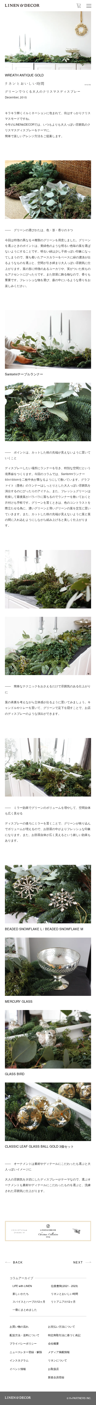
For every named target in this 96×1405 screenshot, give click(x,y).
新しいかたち (21, 1294)
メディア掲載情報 (59, 1352)
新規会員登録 (56, 1377)
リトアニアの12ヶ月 (63, 1301)
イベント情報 (18, 1369)
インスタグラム (19, 1360)
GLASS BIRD (14, 1074)
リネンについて (57, 1360)
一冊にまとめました (25, 1309)
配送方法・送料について (24, 1335)
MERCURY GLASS (18, 1001)
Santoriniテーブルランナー (24, 374)
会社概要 (53, 1343)
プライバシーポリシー (23, 1343)
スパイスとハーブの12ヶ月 (29, 1301)
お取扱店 (53, 1369)
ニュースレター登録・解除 (26, 1352)
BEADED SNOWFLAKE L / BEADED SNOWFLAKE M (44, 929)
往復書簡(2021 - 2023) (64, 1286)
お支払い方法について (61, 1326)
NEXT (78, 1262)
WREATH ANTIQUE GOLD (24, 75)
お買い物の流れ (19, 1326)
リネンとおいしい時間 (64, 1294)
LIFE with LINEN (22, 1286)
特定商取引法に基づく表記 (64, 1335)
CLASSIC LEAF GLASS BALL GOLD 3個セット (39, 1146)
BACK (18, 1262)
